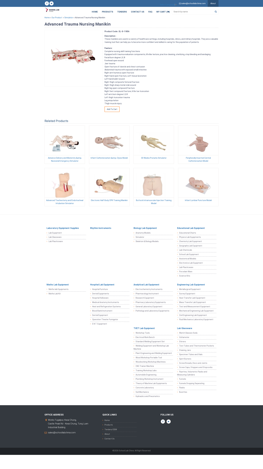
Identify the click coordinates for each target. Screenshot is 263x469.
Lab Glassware (55, 237)
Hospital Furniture (100, 289)
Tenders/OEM (111, 429)
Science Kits (184, 276)
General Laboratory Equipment (149, 306)
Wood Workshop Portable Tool (149, 357)
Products (107, 12)
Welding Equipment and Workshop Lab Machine (151, 347)
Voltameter (184, 337)
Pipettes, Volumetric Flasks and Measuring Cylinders (192, 373)
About (213, 3)
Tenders (122, 12)
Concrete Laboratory (145, 388)
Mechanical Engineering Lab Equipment (196, 311)
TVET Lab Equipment (144, 328)
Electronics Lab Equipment (191, 263)
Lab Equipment (55, 233)
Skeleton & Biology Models (147, 241)
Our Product (57, 17)
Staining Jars (185, 350)
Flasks (182, 388)
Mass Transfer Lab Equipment (192, 302)
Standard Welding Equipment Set (150, 341)
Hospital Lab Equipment (102, 284)
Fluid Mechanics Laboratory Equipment (196, 319)
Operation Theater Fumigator (105, 319)
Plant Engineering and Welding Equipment (154, 353)
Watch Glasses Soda (188, 333)
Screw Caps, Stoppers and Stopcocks (195, 367)
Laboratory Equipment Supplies (63, 228)
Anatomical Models (187, 259)
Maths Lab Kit (55, 294)
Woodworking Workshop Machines (151, 362)
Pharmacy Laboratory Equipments (151, 302)
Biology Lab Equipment (145, 228)
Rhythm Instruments (100, 228)
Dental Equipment (100, 315)
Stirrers (182, 341)
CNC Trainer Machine (145, 366)
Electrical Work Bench (145, 337)
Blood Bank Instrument (102, 311)
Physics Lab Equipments (190, 237)
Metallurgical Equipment (190, 289)
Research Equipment (145, 298)
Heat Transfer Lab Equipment (192, 298)
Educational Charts (187, 233)
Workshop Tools (143, 333)
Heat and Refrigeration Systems (106, 306)
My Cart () (163, 12)
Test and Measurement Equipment (194, 306)
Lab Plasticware (56, 241)
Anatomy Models (143, 233)
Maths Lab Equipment (58, 284)
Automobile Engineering (146, 375)
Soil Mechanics (142, 392)
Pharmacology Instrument (147, 294)
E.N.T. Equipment (99, 324)
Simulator (68, 17)
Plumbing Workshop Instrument (149, 379)
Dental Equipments (100, 294)
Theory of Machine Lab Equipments (151, 383)
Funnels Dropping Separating (191, 383)
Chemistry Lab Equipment (190, 241)
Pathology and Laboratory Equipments (152, 311)
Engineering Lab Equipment (191, 284)
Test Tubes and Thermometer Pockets (196, 346)
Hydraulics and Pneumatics (148, 396)
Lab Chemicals (185, 250)
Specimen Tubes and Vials (190, 354)
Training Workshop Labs (146, 370)
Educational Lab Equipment (191, 228)
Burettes (183, 392)
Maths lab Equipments (58, 289)
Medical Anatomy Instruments (105, 302)
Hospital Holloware (100, 298)
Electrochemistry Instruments (149, 289)
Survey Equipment (187, 294)
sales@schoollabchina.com (62, 432)
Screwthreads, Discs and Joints (193, 363)
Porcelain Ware (185, 271)
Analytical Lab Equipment (146, 284)
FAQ (150, 12)
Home (95, 12)
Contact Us (137, 12)
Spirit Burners (185, 359)
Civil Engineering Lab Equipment (193, 315)
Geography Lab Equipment (190, 246)
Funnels (182, 379)
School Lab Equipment (189, 254)
